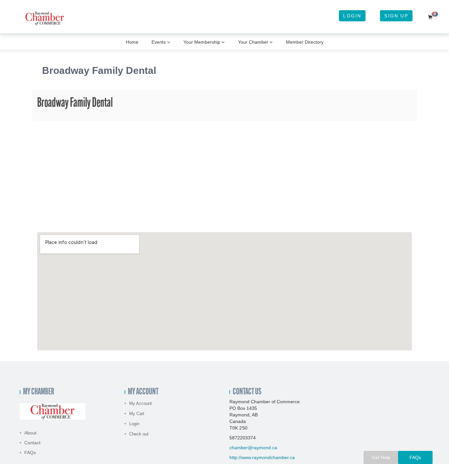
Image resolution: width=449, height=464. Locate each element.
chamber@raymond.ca (253, 447)
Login (352, 15)
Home (132, 42)
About (30, 432)
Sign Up (396, 15)
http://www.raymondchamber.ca (262, 457)
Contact (32, 442)
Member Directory (304, 42)
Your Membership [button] (201, 42)
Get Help (381, 457)
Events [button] (159, 42)
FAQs (30, 452)
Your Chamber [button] (253, 42)
